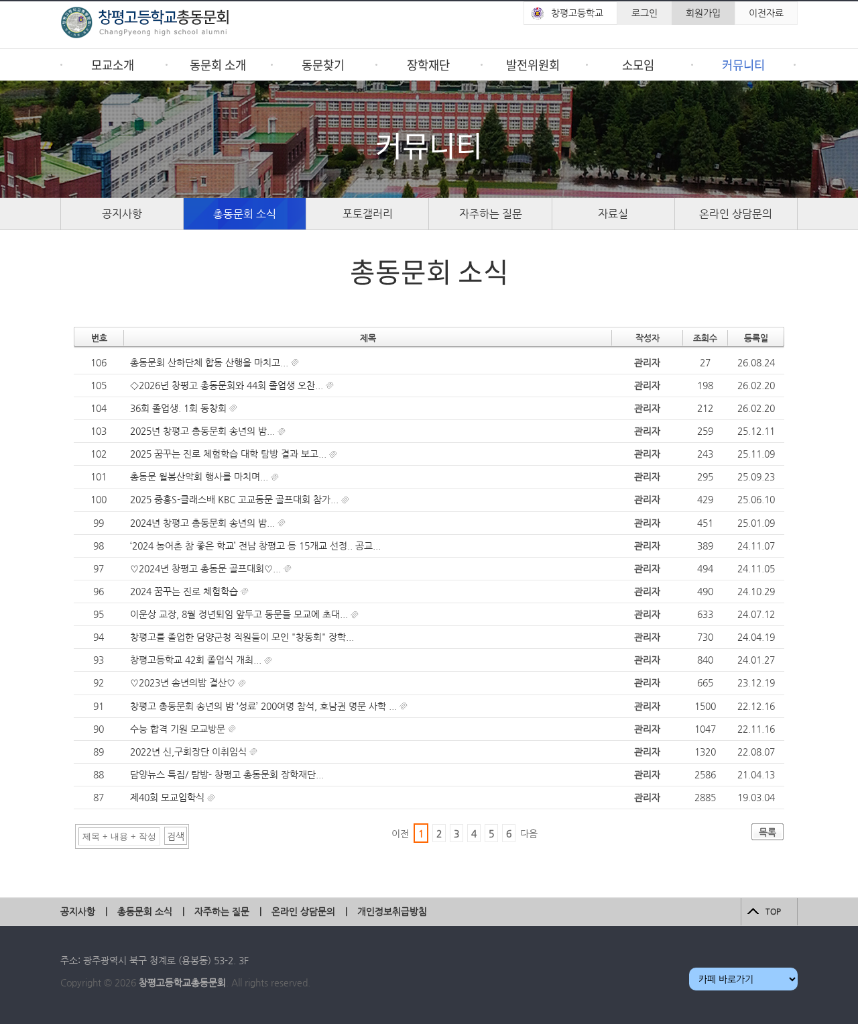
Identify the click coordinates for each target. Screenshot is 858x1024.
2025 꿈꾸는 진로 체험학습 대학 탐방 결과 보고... (229, 453)
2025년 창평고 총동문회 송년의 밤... (204, 430)
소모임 (638, 65)
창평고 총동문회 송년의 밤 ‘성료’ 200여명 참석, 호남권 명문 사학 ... (265, 706)
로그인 (644, 12)
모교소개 (112, 65)
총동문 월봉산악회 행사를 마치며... (200, 476)
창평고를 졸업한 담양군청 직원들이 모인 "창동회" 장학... (242, 636)
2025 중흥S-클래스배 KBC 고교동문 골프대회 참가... (235, 499)
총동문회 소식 (244, 213)
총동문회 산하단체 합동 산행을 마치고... (210, 362)
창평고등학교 (577, 12)
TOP (773, 911)
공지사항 (122, 213)
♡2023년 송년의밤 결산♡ (184, 682)
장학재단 (428, 65)
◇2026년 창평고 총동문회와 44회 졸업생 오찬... (228, 385)
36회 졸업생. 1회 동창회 (179, 408)
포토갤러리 (368, 213)
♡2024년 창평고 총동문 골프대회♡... (207, 568)
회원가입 (703, 12)
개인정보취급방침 (392, 911)
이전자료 (766, 12)
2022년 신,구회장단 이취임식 (189, 751)
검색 (175, 836)
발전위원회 (533, 65)
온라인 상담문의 (735, 213)
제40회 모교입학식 (168, 797)
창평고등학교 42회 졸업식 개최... (197, 659)
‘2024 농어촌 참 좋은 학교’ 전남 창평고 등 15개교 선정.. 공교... (255, 545)
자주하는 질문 (490, 213)
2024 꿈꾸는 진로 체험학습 (185, 591)
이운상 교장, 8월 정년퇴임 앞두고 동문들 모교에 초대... (240, 614)
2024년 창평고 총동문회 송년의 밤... (204, 522)
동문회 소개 (218, 65)
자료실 (613, 213)
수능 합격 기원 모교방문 (179, 728)
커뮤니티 (743, 65)
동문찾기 (323, 65)
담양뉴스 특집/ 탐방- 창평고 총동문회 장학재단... (227, 774)
